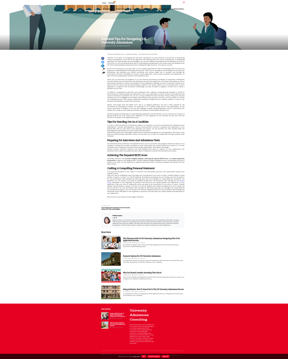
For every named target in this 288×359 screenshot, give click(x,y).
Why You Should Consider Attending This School (142, 273)
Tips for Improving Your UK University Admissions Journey (117, 324)
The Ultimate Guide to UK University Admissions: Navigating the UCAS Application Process (151, 239)
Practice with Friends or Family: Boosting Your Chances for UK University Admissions (117, 315)
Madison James (106, 45)
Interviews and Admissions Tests (116, 54)
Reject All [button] (165, 356)
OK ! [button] (144, 356)
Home (104, 3)
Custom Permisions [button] (154, 356)
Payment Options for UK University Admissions (142, 256)
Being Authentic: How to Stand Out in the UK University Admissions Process (153, 289)
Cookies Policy (136, 356)
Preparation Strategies (131, 54)
